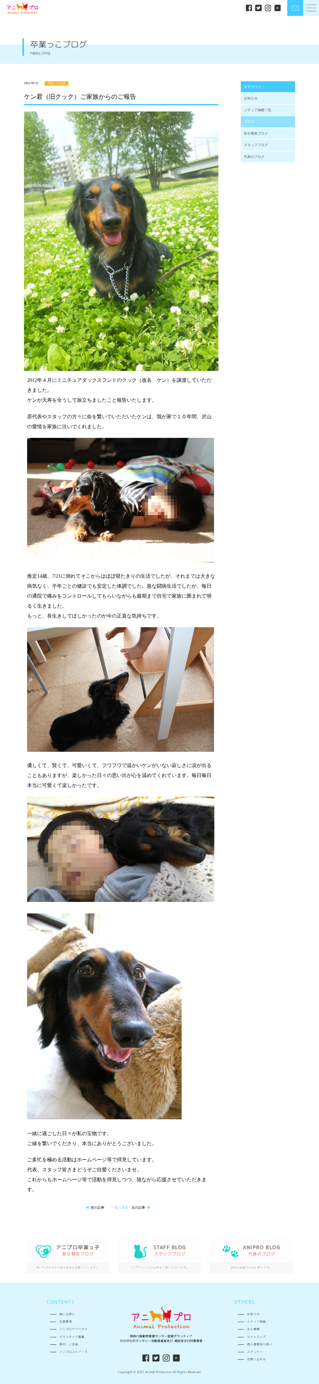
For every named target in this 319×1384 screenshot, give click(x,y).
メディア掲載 (256, 1322)
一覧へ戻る (120, 1207)
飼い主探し (67, 1314)
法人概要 (253, 1329)
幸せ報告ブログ (256, 133)
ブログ (249, 121)
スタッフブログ (256, 145)
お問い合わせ (256, 1359)
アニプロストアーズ (74, 1352)
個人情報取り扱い (259, 1344)
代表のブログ (254, 157)
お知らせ (251, 98)
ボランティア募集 (72, 1337)
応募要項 (66, 1322)
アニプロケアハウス (74, 1329)
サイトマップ (256, 1337)
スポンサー (255, 1352)
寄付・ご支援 (69, 1344)
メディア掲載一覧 (257, 110)
